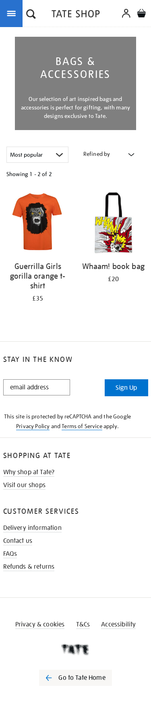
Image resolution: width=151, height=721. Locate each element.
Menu (13, 13)
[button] (31, 15)
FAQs (10, 554)
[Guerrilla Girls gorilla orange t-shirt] (38, 224)
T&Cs (83, 624)
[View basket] (141, 14)
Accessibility (118, 624)
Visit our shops (24, 485)
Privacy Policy (33, 426)
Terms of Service (82, 426)
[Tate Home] (75, 649)
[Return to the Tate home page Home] (76, 15)
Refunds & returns (29, 567)
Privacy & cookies (40, 624)
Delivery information (32, 528)
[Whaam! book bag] (113, 224)
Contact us (18, 541)
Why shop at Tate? (29, 472)
